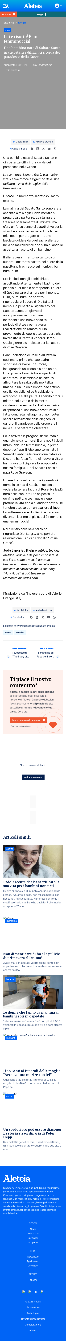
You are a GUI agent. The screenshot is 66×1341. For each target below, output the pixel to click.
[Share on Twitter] (43, 148)
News (33, 1229)
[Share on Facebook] (32, 148)
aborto (9, 848)
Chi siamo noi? (33, 1307)
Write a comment (33, 777)
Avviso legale (33, 1313)
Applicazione (33, 1261)
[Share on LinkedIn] (37, 148)
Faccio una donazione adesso (26, 720)
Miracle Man (25, 560)
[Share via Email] (49, 148)
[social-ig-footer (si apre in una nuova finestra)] (42, 1292)
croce (8, 632)
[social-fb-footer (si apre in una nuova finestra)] (30, 1292)
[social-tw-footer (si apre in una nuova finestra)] (36, 1292)
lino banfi (10, 1037)
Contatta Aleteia (33, 1324)
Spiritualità (33, 1238)
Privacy (33, 1330)
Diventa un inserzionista (33, 1318)
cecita (9, 1096)
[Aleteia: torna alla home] (33, 6)
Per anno (33, 1279)
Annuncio (33, 1265)
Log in (43, 765)
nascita (20, 632)
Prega (40, 14)
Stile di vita (9, 22)
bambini (10, 979)
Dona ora (6, 14)
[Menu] (12, 6)
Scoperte (33, 1242)
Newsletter (33, 1256)
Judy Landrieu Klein (42, 65)
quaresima (11, 920)
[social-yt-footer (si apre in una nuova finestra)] (23, 1292)
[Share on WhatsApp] (55, 148)
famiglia (22, 22)
